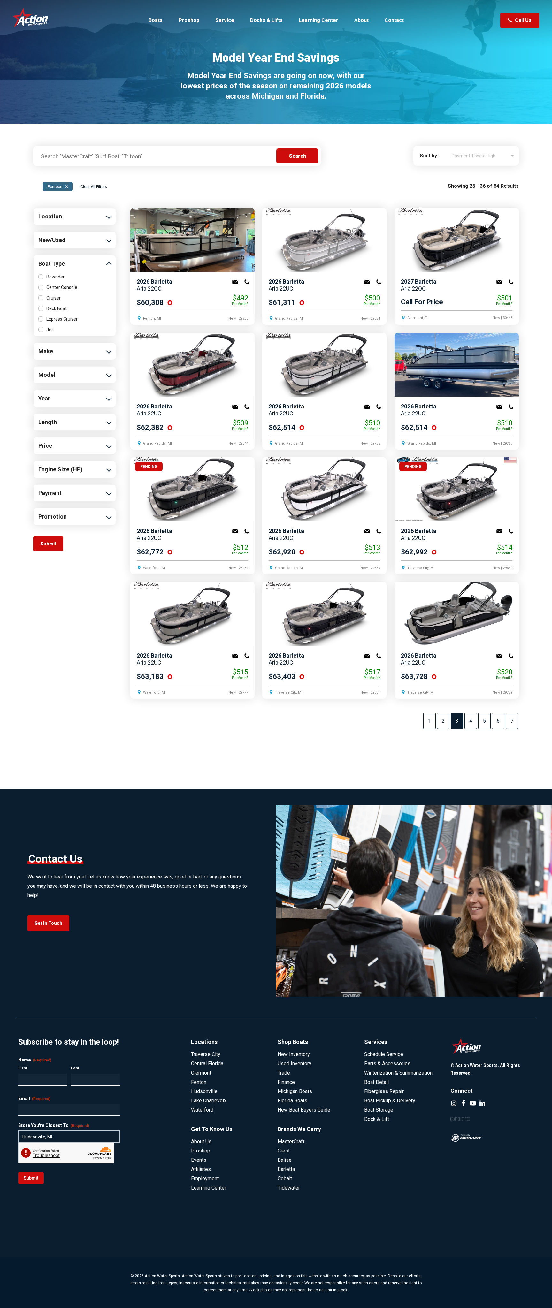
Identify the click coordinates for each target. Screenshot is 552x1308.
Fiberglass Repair (384, 1091)
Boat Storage (378, 1110)
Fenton (198, 1082)
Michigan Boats (295, 1091)
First (22, 1068)
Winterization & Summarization (398, 1073)
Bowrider (55, 276)
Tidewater (289, 1188)
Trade (284, 1073)
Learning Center (208, 1188)
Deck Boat (56, 308)
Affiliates (201, 1169)
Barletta (286, 1169)
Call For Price (422, 302)
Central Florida (207, 1064)
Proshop (200, 1151)
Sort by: (429, 156)
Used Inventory (294, 1064)
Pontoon (58, 186)
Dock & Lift (376, 1119)
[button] (48, 923)
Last (75, 1068)
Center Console (61, 287)
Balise (285, 1160)
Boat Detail (376, 1082)
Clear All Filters (93, 187)
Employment (205, 1178)
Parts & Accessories (387, 1064)
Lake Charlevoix (208, 1101)
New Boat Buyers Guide (304, 1110)
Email (235, 282)
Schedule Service (383, 1054)
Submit (31, 1178)
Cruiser (53, 297)
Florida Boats (292, 1101)
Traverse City (205, 1054)
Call (246, 282)
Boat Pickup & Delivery (389, 1101)
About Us (201, 1141)
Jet (49, 329)
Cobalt (285, 1178)
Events (198, 1160)
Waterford (202, 1110)
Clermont (201, 1073)
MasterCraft (291, 1141)
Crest (284, 1151)
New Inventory (294, 1054)
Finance (286, 1082)
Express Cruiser (62, 319)
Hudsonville (204, 1091)
